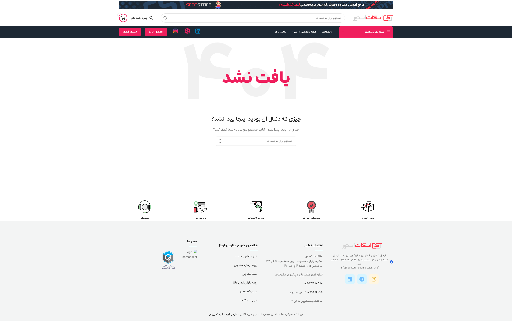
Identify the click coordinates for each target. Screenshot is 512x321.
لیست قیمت (130, 32)
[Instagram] (374, 279)
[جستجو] (165, 18)
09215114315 (315, 292)
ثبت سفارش (250, 274)
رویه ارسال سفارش (246, 265)
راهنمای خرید (156, 32)
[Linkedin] (350, 279)
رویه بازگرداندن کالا (245, 283)
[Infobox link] (197, 32)
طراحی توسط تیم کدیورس (223, 314)
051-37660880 (313, 283)
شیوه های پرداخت (246, 256)
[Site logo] (373, 18)
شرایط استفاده (249, 300)
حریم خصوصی (249, 291)
